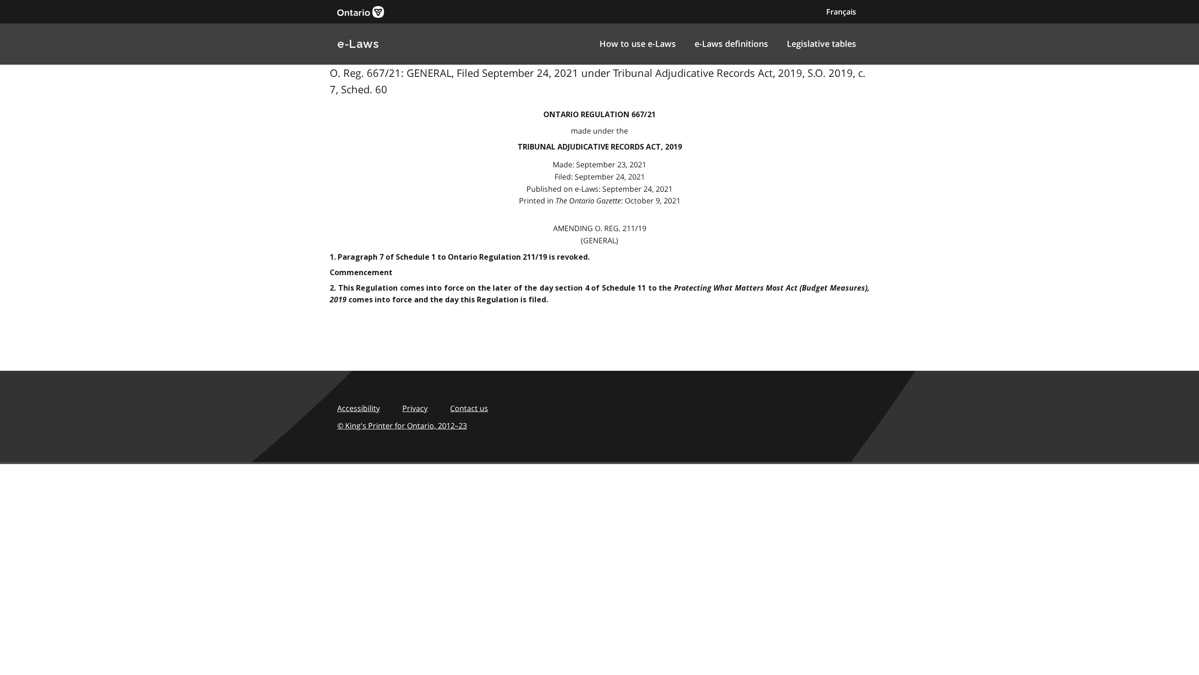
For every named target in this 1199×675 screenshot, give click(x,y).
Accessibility (358, 408)
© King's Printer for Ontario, (402, 425)
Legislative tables (821, 43)
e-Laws (357, 44)
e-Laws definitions (731, 43)
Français (841, 12)
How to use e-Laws (638, 43)
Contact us (469, 408)
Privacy (415, 408)
